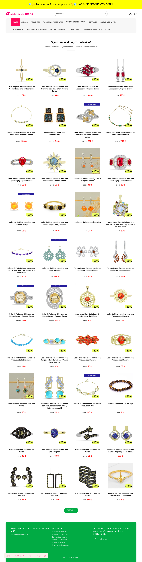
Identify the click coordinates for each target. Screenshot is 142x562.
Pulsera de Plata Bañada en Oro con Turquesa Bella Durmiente (21, 359)
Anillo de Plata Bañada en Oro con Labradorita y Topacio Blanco (54, 180)
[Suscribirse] (128, 539)
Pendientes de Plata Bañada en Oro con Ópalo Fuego (21, 223)
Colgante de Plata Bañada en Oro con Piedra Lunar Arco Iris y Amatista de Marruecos (120, 224)
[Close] (45, 556)
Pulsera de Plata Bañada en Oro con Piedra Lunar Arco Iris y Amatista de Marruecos (21, 270)
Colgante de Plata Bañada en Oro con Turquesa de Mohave (87, 315)
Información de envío (59, 532)
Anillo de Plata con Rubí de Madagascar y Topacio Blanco (87, 88)
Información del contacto (60, 545)
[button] (76, 21)
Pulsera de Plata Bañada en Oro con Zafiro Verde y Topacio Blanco (21, 134)
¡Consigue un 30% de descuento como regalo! (24, 556)
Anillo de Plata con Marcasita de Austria (21, 451)
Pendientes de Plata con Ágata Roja (87, 222)
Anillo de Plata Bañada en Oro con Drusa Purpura (54, 451)
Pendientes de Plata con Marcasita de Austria (21, 494)
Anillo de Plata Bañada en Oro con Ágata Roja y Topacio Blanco (21, 180)
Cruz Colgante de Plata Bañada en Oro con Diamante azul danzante (21, 88)
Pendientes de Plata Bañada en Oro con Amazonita (54, 269)
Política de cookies (58, 542)
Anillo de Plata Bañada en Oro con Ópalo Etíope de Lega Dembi (54, 223)
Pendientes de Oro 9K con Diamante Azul (54, 134)
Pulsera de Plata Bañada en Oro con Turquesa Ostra (87, 405)
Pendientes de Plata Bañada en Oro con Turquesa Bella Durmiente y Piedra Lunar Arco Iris (54, 406)
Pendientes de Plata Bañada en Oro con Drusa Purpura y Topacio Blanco (120, 451)
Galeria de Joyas (73, 557)
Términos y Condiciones (60, 534)
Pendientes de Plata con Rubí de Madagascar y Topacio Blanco (120, 88)
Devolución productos (59, 537)
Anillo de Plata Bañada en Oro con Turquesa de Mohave (120, 315)
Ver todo (71, 510)
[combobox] (81, 13)
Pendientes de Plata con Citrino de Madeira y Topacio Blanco (87, 269)
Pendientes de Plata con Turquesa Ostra (21, 405)
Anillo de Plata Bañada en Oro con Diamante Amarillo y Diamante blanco (87, 135)
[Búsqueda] (105, 13)
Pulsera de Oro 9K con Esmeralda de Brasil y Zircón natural (120, 134)
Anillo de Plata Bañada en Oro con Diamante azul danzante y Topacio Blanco (54, 89)
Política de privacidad (59, 540)
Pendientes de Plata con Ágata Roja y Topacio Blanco (87, 180)
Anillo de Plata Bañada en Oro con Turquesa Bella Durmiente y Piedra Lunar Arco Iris (54, 360)
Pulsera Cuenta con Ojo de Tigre (120, 404)
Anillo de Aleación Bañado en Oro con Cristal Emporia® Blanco (120, 494)
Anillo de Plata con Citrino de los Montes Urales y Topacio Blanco (21, 315)
